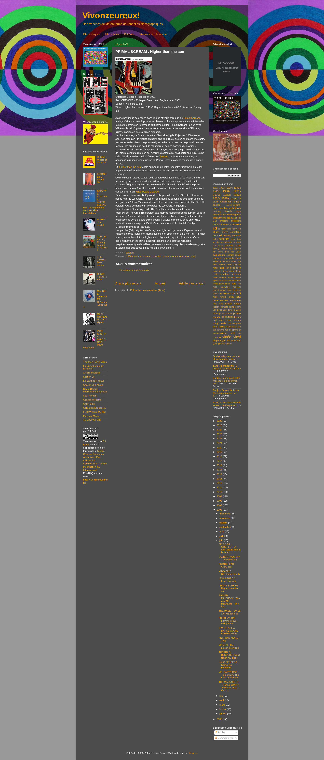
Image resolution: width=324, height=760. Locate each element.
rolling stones (233, 320)
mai (221, 696)
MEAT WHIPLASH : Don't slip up (102, 318)
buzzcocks (236, 221)
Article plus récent (128, 283)
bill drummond (219, 218)
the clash (236, 326)
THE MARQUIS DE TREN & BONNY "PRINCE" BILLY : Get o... (229, 686)
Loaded (164, 156)
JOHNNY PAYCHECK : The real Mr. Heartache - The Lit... (229, 601)
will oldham (232, 340)
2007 (220, 505)
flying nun (223, 252)
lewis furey (218, 284)
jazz (222, 268)
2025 (220, 425)
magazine (225, 287)
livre (234, 283)
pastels (232, 307)
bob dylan (231, 218)
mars (222, 705)
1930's (237, 188)
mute (215, 297)
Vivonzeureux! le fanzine (153, 34)
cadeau (138, 256)
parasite (224, 307)
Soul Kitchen (90, 395)
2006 (220, 510)
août (222, 531)
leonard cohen (234, 280)
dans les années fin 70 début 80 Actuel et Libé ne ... (227, 368)
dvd (236, 242)
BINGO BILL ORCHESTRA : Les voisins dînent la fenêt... (229, 548)
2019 (220, 452)
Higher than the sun (130, 167)
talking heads (225, 326)
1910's (222, 188)
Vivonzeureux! (111, 15)
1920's (230, 188)
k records (230, 277)
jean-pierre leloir (233, 268)
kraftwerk (223, 280)
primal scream (170, 256)
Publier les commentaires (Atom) (147, 290)
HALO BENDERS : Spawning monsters (228, 665)
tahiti (215, 326)
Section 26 (88, 377)
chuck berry (220, 232)
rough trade (219, 323)
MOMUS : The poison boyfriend (229, 646)
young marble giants (222, 344)
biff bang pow (233, 214)
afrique (237, 201)
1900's (215, 188)
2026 (220, 421)
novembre (225, 518)
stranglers (236, 323)
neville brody (227, 297)
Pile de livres (112, 34)
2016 (220, 465)
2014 (220, 474)
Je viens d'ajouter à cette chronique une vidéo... (226, 357)
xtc (239, 340)
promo (237, 313)
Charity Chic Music (93, 385)
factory (238, 245)
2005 (220, 719)
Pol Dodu (129, 34)
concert (147, 256)
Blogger (193, 753)
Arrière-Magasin (91, 372)
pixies (215, 313)
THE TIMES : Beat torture (101, 261)
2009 (220, 496)
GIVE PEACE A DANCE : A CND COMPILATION (228, 631)
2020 (220, 447)
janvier (223, 713)
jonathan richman (230, 274)
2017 (220, 461)
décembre (225, 513)
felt (214, 251)
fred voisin (236, 252)
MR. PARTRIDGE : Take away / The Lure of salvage (229, 675)
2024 (220, 429)
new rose (224, 300)
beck (223, 214)
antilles (216, 205)
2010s (225, 198)
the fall (224, 330)
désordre (224, 238)
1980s (227, 194)
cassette (236, 224)
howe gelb (225, 264)
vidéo (226, 337)
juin (221, 540)
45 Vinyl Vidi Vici (92, 420)
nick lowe (218, 304)
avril (221, 700)
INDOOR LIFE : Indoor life (101, 178)
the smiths (233, 330)
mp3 (238, 293)
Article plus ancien (192, 283)
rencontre (184, 256)
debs (215, 239)
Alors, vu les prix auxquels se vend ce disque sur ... (227, 403)
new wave (235, 300)
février (223, 709)
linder (228, 284)
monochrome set (227, 294)
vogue (223, 340)
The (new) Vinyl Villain (95, 362)
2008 (220, 501)
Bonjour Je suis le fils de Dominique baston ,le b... (226, 393)
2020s (233, 198)
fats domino (235, 249)
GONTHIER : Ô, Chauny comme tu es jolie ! (102, 243)
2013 (220, 478)
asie (222, 208)
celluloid (227, 229)
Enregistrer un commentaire (135, 270)
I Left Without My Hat (94, 412)
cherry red (236, 229)
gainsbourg (219, 255)
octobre (223, 522)
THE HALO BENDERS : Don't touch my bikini (229, 655)
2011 (219, 487)
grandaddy (229, 258)
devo (233, 239)
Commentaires (225, 738)
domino (229, 242)
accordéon (226, 201)
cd (215, 228)
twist (233, 333)
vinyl (193, 256)
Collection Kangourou (94, 408)
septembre (225, 527)
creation (157, 256)
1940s (216, 191)
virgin (216, 340)
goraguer (217, 258)
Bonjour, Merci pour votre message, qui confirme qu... (226, 381)
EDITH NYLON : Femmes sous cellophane (227, 621)
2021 (220, 443)
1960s (237, 191)
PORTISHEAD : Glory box (227, 565)
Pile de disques (91, 34)
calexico (227, 224)
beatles (217, 214)
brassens (224, 221)
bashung (217, 211)
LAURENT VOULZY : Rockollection (229, 558)
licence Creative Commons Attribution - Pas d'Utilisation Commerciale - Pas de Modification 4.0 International (95, 460)
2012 (220, 483)
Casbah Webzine (92, 400)
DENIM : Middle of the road (102, 160)
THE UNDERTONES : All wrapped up (229, 612)
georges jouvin (233, 255)
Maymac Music (91, 416)
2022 (220, 438)
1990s (129, 256)
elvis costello (225, 245)
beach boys (233, 211)
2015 (220, 469)
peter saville (234, 310)
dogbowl (220, 242)
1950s (226, 191)
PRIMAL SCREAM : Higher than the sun (229, 588)
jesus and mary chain (223, 271)
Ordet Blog (89, 404)
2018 (220, 456)
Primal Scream (191, 118)
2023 (220, 434)
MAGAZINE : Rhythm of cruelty (229, 572)
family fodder (220, 248)
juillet (222, 536)
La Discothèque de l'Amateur (93, 367)
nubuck (228, 304)
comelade (235, 232)
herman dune (229, 261)
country (227, 235)
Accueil (160, 283)
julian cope (218, 277)
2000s (216, 198)
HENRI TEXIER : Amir (102, 277)
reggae (217, 317)
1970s (216, 194)
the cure (217, 330)
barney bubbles (232, 208)
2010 (220, 492)
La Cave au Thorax (93, 381)
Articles (221, 732)
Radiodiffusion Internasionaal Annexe (95, 390)
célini (220, 229)
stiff (229, 323)
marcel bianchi (227, 290)
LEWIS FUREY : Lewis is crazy (227, 579)
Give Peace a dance (147, 191)
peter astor (222, 310)
